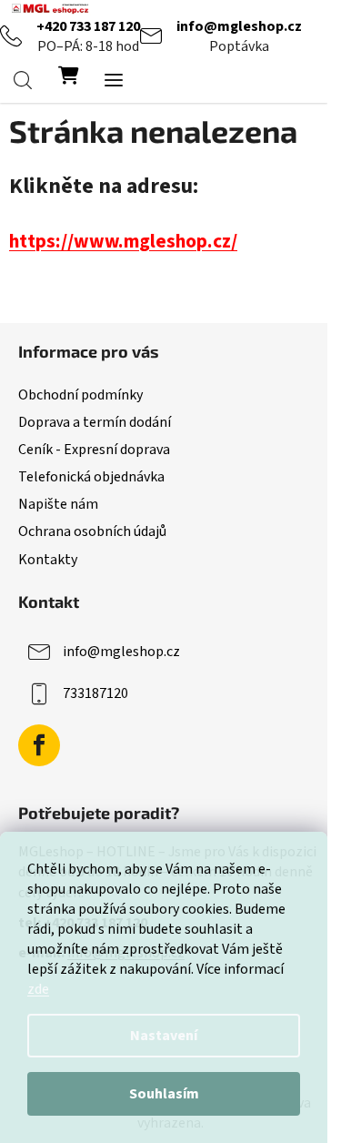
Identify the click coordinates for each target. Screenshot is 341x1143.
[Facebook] (39, 745)
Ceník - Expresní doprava (94, 450)
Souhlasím (164, 1094)
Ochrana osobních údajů (92, 531)
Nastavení (163, 1036)
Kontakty (47, 560)
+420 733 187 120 (88, 26)
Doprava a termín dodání (94, 422)
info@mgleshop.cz (239, 26)
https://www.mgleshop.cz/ (123, 242)
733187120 (95, 693)
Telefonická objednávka (91, 477)
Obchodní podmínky (80, 395)
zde (38, 989)
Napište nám (58, 504)
